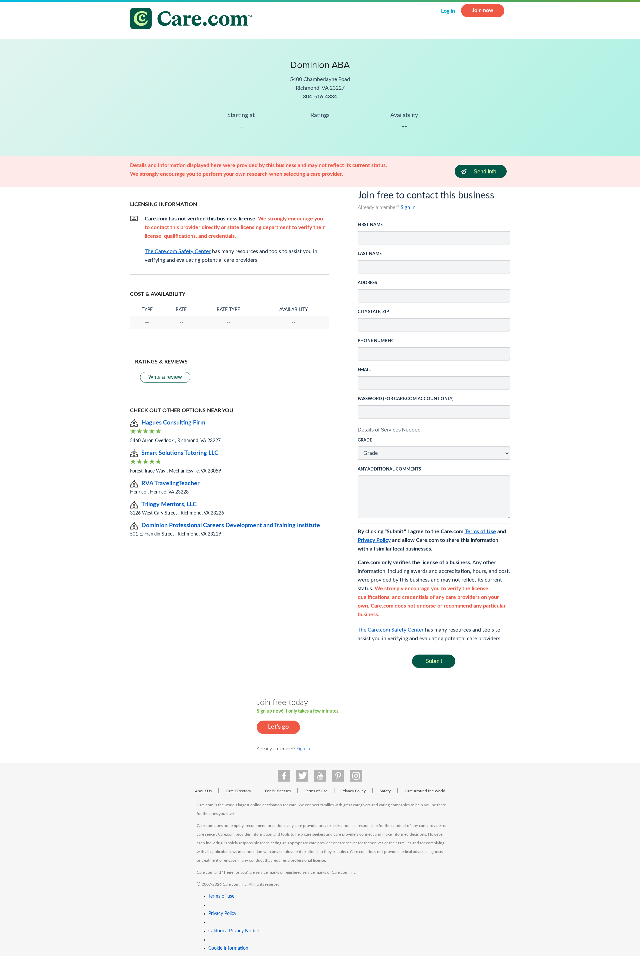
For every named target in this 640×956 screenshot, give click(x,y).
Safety (385, 791)
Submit (433, 661)
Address (367, 283)
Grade (365, 440)
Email (364, 370)
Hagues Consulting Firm (173, 423)
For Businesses (278, 791)
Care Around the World (425, 791)
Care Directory (238, 791)
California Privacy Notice (233, 931)
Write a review (165, 377)
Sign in (408, 207)
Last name (370, 254)
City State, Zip (373, 312)
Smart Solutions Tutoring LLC (179, 453)
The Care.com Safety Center (391, 630)
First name (370, 225)
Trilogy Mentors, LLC (169, 505)
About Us (203, 791)
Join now (482, 10)
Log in (448, 11)
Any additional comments (389, 469)
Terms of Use (480, 531)
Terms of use (221, 896)
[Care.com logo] (193, 19)
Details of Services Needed (389, 429)
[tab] (434, 429)
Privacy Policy (374, 540)
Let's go (278, 727)
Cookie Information (228, 948)
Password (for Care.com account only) (406, 399)
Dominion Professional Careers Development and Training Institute (230, 526)
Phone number (375, 341)
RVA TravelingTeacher (170, 484)
